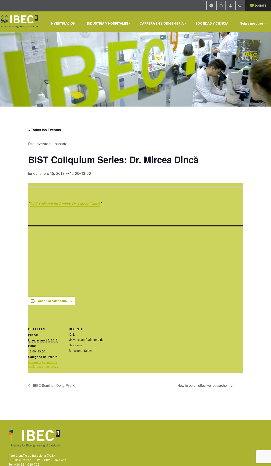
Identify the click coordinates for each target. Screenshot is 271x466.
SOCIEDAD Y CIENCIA (211, 23)
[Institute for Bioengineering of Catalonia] (19, 21)
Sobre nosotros (252, 23)
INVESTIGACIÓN (62, 23)
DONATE (260, 5)
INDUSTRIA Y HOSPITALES (107, 23)
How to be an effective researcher (203, 385)
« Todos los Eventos (44, 129)
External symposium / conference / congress (43, 364)
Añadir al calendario (52, 301)
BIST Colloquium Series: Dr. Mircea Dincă (65, 203)
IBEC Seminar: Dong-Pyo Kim (55, 385)
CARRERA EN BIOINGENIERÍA (162, 23)
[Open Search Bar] (240, 6)
